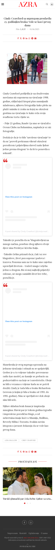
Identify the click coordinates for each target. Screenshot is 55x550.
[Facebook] (24, 522)
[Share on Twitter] (21, 38)
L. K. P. (23, 29)
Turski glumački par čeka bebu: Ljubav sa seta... (27, 498)
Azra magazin (11, 440)
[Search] (47, 4)
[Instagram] (30, 522)
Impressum (12, 533)
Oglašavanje (33, 533)
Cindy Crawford (29, 440)
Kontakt (23, 533)
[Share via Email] (35, 38)
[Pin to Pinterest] (24, 38)
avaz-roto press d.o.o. (31, 538)
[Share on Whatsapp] (29, 38)
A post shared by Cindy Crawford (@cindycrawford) (28, 231)
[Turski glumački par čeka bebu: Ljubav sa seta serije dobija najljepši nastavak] (27, 481)
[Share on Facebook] (18, 38)
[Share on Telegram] (32, 38)
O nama (44, 533)
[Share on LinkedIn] (26, 38)
